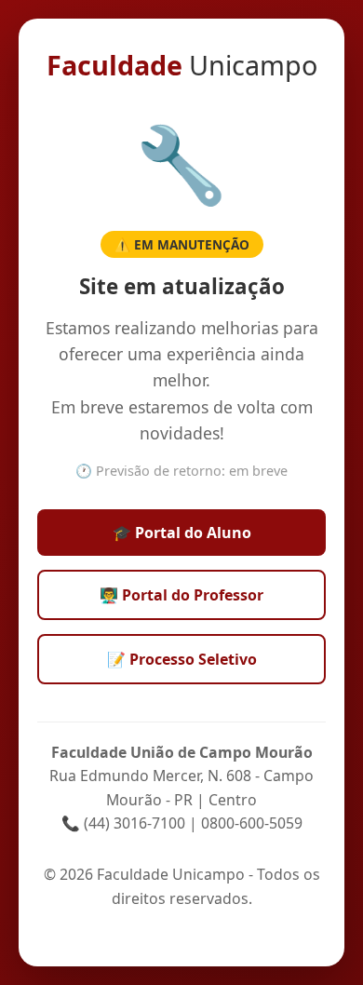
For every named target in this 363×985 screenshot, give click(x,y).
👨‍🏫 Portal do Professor (181, 595)
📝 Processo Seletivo (182, 659)
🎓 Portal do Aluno (182, 532)
